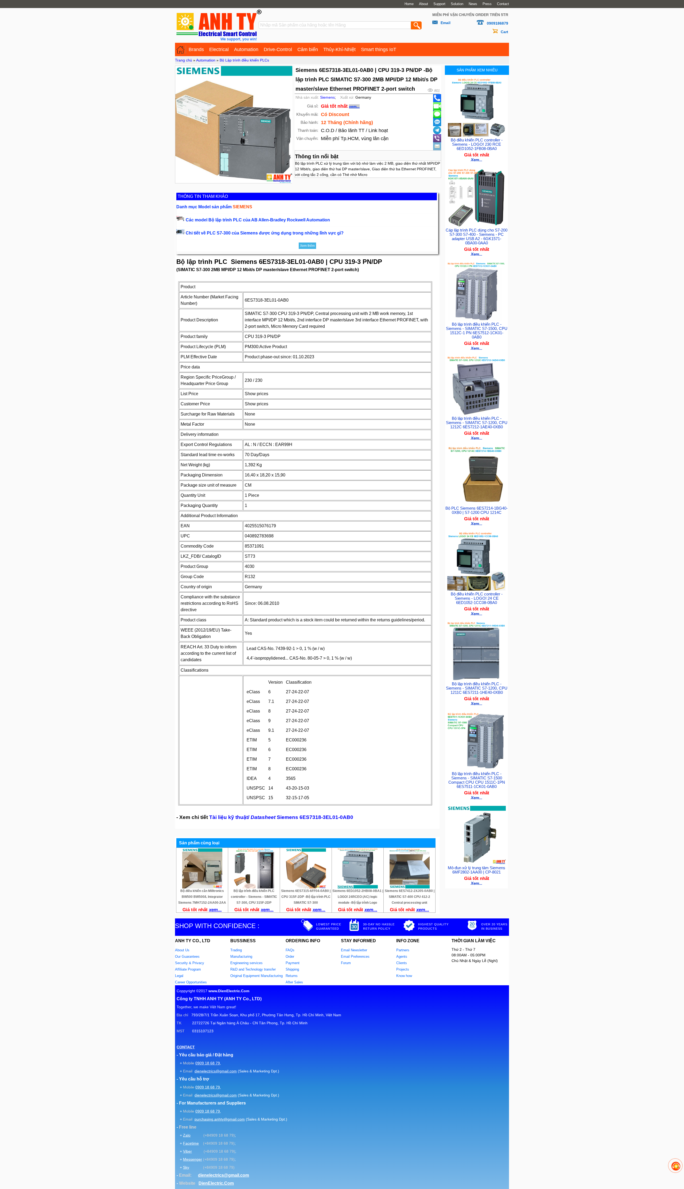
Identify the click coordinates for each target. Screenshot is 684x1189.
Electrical (219, 49)
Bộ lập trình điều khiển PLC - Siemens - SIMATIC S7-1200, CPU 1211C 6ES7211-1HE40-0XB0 (476, 688)
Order (290, 957)
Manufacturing (241, 957)
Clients (401, 963)
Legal (179, 976)
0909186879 (497, 23)
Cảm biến (307, 49)
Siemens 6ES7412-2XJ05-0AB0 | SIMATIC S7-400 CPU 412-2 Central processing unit (409, 897)
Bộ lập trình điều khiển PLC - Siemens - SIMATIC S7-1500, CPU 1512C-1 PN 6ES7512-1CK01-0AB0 (476, 330)
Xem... (476, 160)
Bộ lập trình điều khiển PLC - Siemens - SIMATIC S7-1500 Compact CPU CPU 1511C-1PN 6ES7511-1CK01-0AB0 (476, 780)
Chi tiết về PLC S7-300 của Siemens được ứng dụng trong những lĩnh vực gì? (265, 233)
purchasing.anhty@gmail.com (220, 1119)
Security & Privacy (189, 963)
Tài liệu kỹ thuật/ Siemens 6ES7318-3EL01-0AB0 (281, 817)
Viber (187, 1151)
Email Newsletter (354, 950)
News (473, 4)
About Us (182, 950)
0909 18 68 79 (207, 1063)
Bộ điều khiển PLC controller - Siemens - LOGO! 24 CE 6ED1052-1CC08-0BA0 (477, 598)
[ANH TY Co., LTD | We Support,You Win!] (180, 49)
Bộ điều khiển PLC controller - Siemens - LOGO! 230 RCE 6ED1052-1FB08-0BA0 (477, 144)
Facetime (191, 1143)
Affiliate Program (188, 969)
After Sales (294, 982)
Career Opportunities (191, 982)
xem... (354, 106)
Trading (236, 950)
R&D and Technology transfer (253, 969)
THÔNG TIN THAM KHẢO (203, 196)
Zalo (187, 1135)
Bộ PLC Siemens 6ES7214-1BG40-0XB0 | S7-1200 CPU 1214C (476, 510)
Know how (404, 976)
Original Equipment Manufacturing (256, 976)
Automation (246, 49)
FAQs (290, 950)
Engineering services (246, 963)
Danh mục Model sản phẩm (214, 207)
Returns (292, 976)
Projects (402, 969)
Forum (346, 963)
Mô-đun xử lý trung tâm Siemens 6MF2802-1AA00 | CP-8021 (476, 870)
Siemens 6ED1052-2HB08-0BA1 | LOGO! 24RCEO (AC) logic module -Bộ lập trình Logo (357, 897)
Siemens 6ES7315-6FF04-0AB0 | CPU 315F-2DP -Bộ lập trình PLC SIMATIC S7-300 (306, 897)
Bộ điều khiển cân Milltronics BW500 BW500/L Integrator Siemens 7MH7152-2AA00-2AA (202, 897)
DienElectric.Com (216, 1183)
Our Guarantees (187, 957)
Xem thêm (307, 246)
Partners (402, 950)
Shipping (292, 969)
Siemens (327, 97)
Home (409, 4)
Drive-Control (278, 49)
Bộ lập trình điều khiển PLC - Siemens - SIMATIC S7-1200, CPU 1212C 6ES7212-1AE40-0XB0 (476, 422)
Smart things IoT (378, 49)
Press (487, 4)
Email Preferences (355, 957)
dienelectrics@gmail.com (216, 1071)
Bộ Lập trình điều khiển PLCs (244, 60)
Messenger (192, 1159)
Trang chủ (183, 60)
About (423, 4)
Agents (401, 957)
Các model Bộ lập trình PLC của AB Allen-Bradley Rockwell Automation (258, 220)
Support (439, 4)
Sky (186, 1167)
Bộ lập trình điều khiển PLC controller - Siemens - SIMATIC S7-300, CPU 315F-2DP (254, 897)
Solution (457, 4)
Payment (293, 963)
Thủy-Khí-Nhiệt (339, 49)
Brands (196, 49)
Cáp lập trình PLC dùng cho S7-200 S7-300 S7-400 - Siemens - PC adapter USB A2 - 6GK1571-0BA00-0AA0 (476, 236)
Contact (503, 4)
